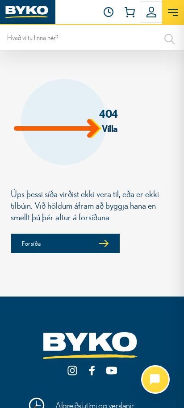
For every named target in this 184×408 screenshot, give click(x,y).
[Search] (169, 37)
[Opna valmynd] (173, 12)
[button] (108, 12)
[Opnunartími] (108, 12)
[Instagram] (72, 370)
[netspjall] (155, 379)
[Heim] (27, 12)
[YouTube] (111, 370)
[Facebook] (92, 370)
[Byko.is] (92, 346)
